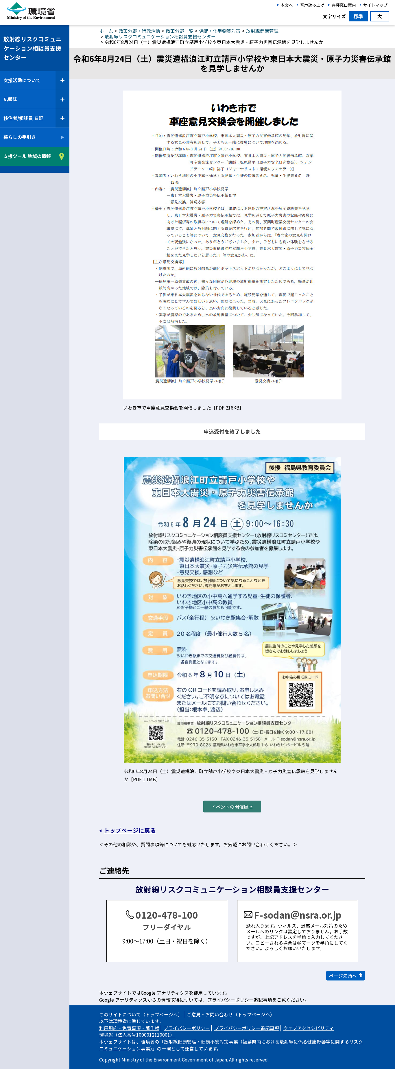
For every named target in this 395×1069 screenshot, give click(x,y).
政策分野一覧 (179, 30)
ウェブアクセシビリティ (308, 1028)
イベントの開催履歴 (232, 806)
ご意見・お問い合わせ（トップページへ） (231, 1014)
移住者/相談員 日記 (23, 118)
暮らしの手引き (19, 137)
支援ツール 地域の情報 (27, 156)
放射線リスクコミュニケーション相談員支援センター (32, 48)
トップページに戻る (130, 830)
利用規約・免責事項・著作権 (129, 1028)
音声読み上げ (312, 5)
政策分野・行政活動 (139, 30)
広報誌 (10, 99)
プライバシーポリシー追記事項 (239, 999)
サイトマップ (375, 5)
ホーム (106, 30)
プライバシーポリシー (187, 1028)
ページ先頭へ (343, 975)
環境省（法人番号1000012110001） (137, 1034)
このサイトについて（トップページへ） (140, 1014)
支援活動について (21, 80)
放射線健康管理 (262, 30)
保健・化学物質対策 (220, 30)
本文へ (287, 5)
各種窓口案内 (344, 5)
